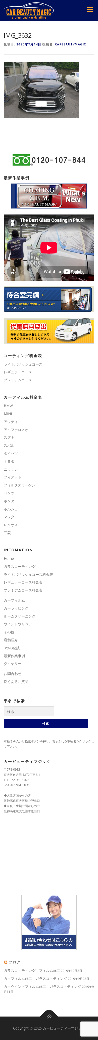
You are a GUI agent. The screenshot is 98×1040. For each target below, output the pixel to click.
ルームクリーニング (19, 616)
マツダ (9, 516)
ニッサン (11, 469)
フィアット (12, 477)
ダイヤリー (12, 663)
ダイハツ (11, 453)
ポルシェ (11, 509)
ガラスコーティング (19, 566)
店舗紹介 (11, 639)
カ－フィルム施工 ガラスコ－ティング (35, 978)
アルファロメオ (16, 429)
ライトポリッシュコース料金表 (28, 574)
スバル (9, 445)
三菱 (7, 532)
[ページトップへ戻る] (49, 1017)
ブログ (15, 962)
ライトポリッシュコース (23, 364)
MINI (8, 413)
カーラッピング (16, 608)
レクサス (11, 524)
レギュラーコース (18, 372)
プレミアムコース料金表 (23, 590)
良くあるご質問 (16, 681)
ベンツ (9, 493)
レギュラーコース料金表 (23, 582)
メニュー (89, 9)
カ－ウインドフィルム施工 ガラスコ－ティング (42, 986)
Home (9, 558)
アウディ (11, 421)
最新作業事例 (14, 655)
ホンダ (9, 501)
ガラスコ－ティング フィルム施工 (32, 970)
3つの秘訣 (12, 647)
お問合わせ (12, 673)
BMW (8, 405)
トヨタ (9, 461)
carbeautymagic (70, 44)
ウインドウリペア (18, 624)
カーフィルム (14, 600)
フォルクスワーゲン (19, 485)
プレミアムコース (18, 380)
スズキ (9, 437)
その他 (9, 631)
